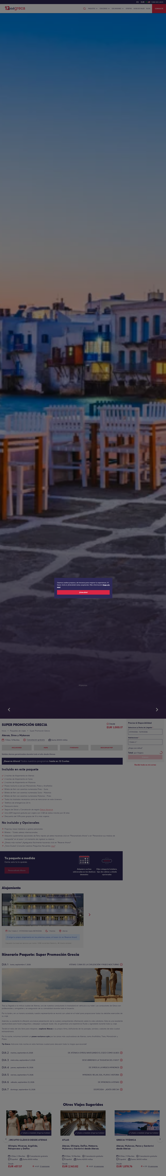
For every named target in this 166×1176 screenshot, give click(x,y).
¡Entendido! (83, 592)
